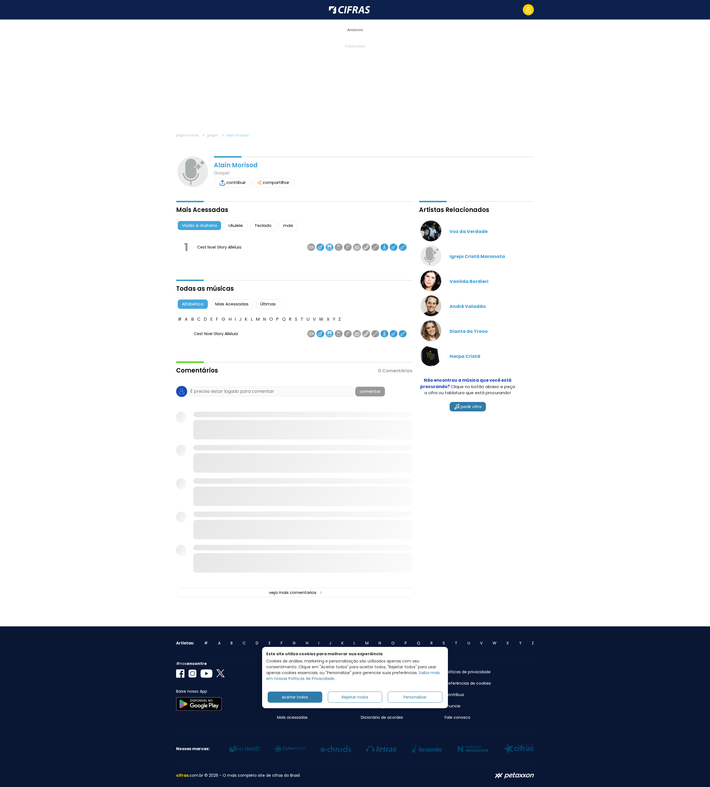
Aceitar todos (295, 697)
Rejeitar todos (355, 697)
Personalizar (415, 697)
